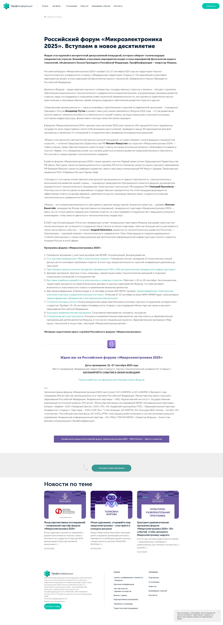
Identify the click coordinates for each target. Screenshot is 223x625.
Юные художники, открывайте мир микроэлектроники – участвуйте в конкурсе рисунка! (111, 525)
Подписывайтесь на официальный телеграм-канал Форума (111, 379)
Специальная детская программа (65, 316)
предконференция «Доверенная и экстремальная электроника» (82, 298)
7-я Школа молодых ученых (62, 301)
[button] (211, 6)
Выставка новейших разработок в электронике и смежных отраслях (84, 280)
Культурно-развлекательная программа (69, 312)
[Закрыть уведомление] (219, 612)
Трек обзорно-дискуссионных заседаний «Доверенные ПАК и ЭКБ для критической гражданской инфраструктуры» (111, 269)
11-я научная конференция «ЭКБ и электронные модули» (78, 258)
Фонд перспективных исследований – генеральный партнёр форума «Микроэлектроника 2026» (64, 525)
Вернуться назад (55, 17)
